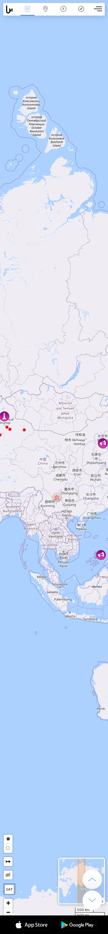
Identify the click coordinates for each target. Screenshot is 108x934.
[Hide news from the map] (8, 875)
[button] (6, 427)
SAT (9, 889)
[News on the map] (11, 9)
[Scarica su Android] (77, 925)
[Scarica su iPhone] (32, 925)
